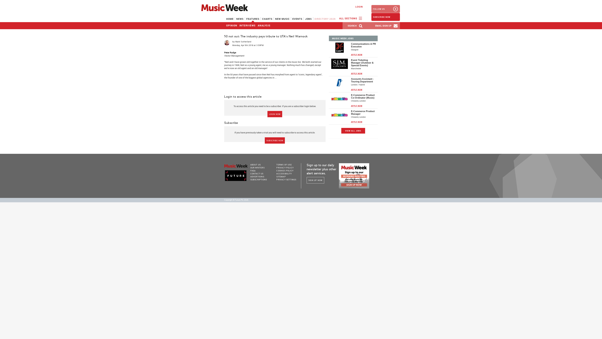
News (240, 18)
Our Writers (257, 167)
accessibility (284, 173)
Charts (267, 18)
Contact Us (257, 173)
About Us (255, 164)
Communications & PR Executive (363, 45)
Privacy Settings (286, 179)
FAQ (253, 170)
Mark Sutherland (243, 41)
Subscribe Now (274, 140)
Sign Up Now (315, 180)
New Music (282, 18)
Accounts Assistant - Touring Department (362, 80)
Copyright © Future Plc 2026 (236, 200)
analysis (264, 25)
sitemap (281, 176)
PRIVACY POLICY (285, 167)
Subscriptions (258, 179)
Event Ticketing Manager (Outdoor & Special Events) (362, 63)
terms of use (284, 164)
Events (297, 18)
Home (230, 18)
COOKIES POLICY (284, 170)
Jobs (308, 18)
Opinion (231, 25)
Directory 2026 (325, 18)
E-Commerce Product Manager (363, 112)
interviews (247, 25)
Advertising (257, 176)
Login (359, 6)
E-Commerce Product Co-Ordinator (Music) (363, 96)
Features (252, 18)
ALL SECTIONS (348, 18)
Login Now (275, 114)
